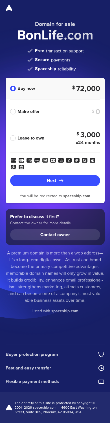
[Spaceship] (9, 8)
